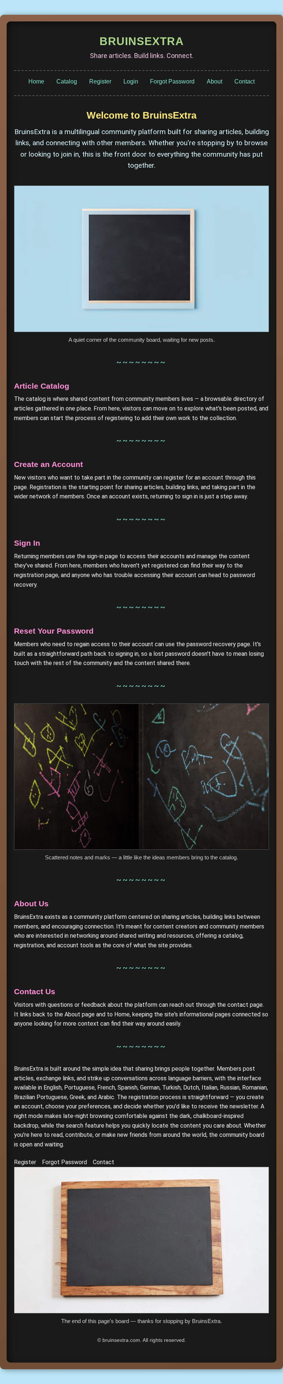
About (214, 81)
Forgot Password (172, 81)
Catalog (66, 81)
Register (100, 81)
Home (36, 81)
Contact (244, 81)
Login (130, 81)
